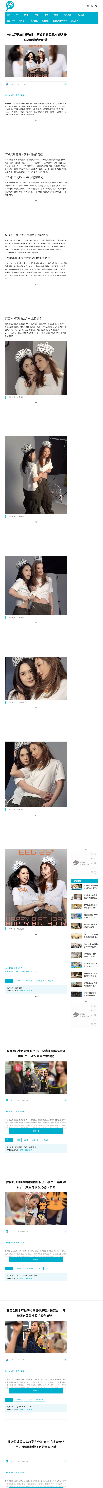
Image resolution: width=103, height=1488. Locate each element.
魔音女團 (40, 1400)
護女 (40, 1268)
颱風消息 (34, 21)
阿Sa (51, 981)
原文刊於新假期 (26, 990)
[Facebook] (84, 6)
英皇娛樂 (40, 981)
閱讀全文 (36, 1131)
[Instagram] (88, 6)
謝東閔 (19, 1400)
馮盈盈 (46, 1140)
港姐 (18, 1140)
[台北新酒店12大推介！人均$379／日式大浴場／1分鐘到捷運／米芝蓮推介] (76, 965)
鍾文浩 (36, 1140)
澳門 (26, 15)
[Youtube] (92, 6)
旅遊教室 (45, 21)
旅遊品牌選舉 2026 (60, 21)
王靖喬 (19, 1268)
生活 (17, 95)
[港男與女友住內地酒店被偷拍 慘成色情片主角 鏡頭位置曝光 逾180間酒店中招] (76, 984)
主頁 (8, 15)
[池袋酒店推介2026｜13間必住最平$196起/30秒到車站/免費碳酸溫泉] (76, 887)
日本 (16, 15)
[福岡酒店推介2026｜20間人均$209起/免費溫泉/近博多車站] (76, 916)
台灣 (46, 15)
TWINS (19, 981)
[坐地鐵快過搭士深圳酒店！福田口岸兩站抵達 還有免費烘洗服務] (76, 926)
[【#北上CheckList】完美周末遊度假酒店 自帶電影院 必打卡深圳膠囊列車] (76, 935)
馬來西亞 (67, 15)
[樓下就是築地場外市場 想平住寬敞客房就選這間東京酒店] (76, 906)
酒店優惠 (81, 15)
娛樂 (23, 95)
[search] (96, 6)
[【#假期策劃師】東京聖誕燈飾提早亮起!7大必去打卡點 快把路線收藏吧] (76, 994)
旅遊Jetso (11, 21)
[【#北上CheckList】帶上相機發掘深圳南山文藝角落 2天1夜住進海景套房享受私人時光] (76, 945)
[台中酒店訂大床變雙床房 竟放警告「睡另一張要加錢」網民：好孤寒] (76, 976)
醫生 (26, 1140)
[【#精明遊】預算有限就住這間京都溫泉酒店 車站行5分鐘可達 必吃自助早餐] (76, 955)
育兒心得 (30, 1268)
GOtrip (13, 84)
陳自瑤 (49, 1268)
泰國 (36, 15)
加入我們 (74, 21)
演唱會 (29, 981)
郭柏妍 (29, 1400)
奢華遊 (21, 21)
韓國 (56, 15)
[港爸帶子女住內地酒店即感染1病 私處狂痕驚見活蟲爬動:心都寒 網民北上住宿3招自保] (76, 899)
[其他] (65, 85)
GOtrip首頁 (9, 95)
